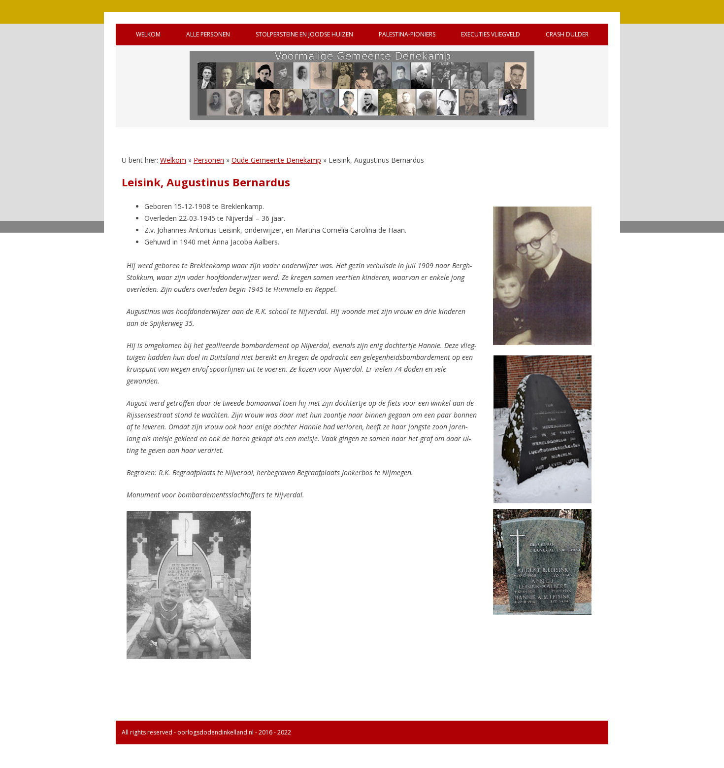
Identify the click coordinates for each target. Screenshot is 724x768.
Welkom (148, 34)
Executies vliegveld (490, 34)
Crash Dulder (567, 34)
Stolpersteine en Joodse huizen (304, 34)
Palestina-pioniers (407, 34)
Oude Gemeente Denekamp (276, 160)
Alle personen (208, 34)
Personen (209, 160)
